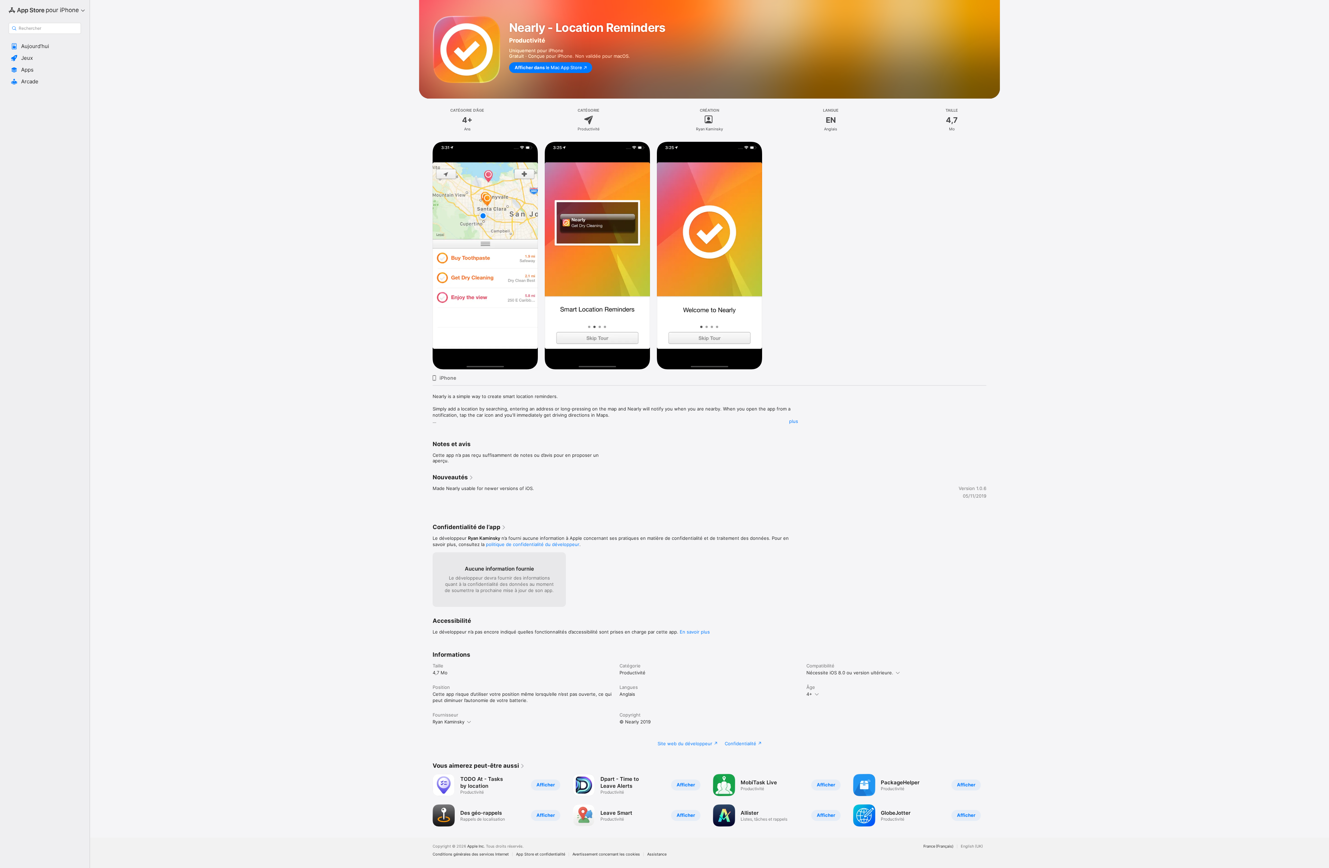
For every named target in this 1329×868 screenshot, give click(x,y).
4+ (809, 694)
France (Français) (938, 846)
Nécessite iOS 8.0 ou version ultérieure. (849, 672)
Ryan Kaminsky (448, 721)
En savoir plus (695, 632)
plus (793, 421)
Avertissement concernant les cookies (606, 854)
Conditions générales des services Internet (471, 854)
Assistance (657, 854)
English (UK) (972, 846)
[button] (45, 46)
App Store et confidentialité (540, 854)
